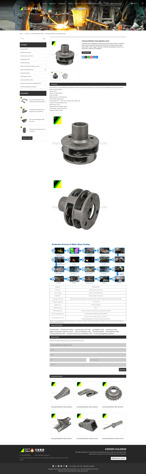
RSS (78, 466)
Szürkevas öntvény (25, 62)
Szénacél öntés (24, 49)
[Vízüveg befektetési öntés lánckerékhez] (113, 392)
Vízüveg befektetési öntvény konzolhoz (88, 438)
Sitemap (74, 466)
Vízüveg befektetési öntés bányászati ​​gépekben (88, 407)
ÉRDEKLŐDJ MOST (118, 458)
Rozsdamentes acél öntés (27, 56)
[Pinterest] (61, 466)
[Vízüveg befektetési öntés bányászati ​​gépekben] (88, 392)
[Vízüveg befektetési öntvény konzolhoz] (88, 423)
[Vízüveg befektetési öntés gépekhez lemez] (55, 75)
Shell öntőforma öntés (26, 76)
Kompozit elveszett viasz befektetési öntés (31, 83)
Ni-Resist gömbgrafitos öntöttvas (28, 86)
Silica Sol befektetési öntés (27, 69)
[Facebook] (53, 466)
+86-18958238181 (26, 455)
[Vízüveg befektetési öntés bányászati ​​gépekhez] (62, 392)
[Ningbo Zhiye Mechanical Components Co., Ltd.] (29, 8)
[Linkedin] (58, 466)
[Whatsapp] (66, 466)
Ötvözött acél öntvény (26, 52)
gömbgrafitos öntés (25, 59)
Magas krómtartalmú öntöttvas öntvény (30, 66)
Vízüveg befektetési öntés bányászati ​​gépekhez (63, 407)
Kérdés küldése (86, 52)
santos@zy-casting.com (44, 455)
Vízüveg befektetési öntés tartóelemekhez (63, 438)
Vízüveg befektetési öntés (37, 33)
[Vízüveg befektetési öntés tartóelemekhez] (62, 423)
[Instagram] (64, 466)
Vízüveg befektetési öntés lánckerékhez (114, 407)
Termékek (27, 33)
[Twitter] (56, 466)
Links (70, 466)
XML (81, 466)
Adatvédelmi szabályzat (88, 466)
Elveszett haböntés (25, 73)
